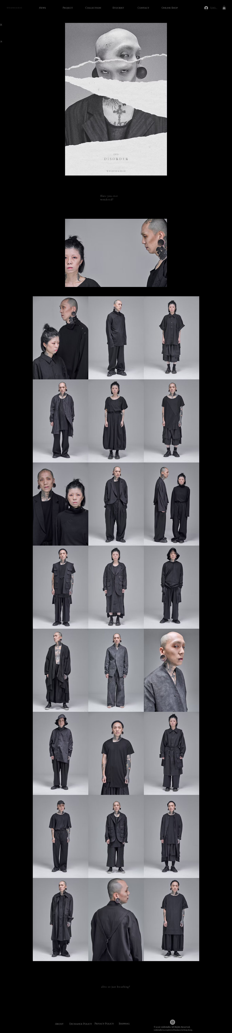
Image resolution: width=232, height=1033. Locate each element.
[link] (224, 7)
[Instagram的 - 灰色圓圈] (172, 1022)
